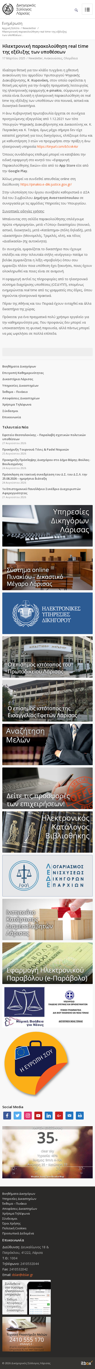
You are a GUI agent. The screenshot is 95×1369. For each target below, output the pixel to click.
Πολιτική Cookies (14, 1228)
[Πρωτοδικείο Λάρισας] (47, 657)
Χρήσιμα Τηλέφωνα (16, 404)
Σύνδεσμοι (10, 411)
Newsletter (29, 28)
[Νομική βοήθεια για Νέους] (47, 1007)
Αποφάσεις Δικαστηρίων (21, 398)
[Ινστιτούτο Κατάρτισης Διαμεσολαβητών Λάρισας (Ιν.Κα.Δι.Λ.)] (47, 919)
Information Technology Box (87, 1363)
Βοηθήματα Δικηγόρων (19, 366)
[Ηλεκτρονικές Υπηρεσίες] (47, 613)
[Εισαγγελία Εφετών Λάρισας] (47, 701)
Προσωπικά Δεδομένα (18, 1233)
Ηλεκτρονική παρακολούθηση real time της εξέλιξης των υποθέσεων (45, 49)
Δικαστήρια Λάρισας (17, 379)
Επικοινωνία (11, 417)
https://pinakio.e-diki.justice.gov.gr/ (46, 184)
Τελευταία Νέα (15, 427)
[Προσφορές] (47, 788)
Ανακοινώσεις (53, 58)
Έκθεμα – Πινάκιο (15, 392)
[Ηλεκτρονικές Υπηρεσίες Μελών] (47, 1297)
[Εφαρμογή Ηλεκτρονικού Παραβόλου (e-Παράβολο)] (47, 963)
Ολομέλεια (71, 58)
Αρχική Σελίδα (10, 28)
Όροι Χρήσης (11, 1223)
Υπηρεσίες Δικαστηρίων (20, 385)
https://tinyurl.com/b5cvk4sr (57, 146)
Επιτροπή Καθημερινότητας (23, 373)
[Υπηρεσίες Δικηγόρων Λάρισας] (47, 526)
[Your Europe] (47, 569)
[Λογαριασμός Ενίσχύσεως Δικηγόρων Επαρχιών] (47, 876)
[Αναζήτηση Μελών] (47, 744)
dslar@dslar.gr (22, 1275)
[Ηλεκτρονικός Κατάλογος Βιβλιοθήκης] (47, 832)
